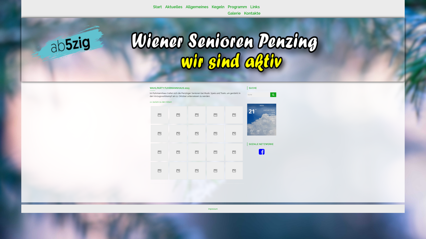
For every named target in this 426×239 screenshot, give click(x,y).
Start (157, 6)
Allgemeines (197, 6)
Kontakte (252, 12)
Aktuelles (173, 6)
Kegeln (218, 6)
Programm (237, 6)
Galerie (234, 12)
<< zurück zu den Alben (161, 102)
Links (255, 6)
